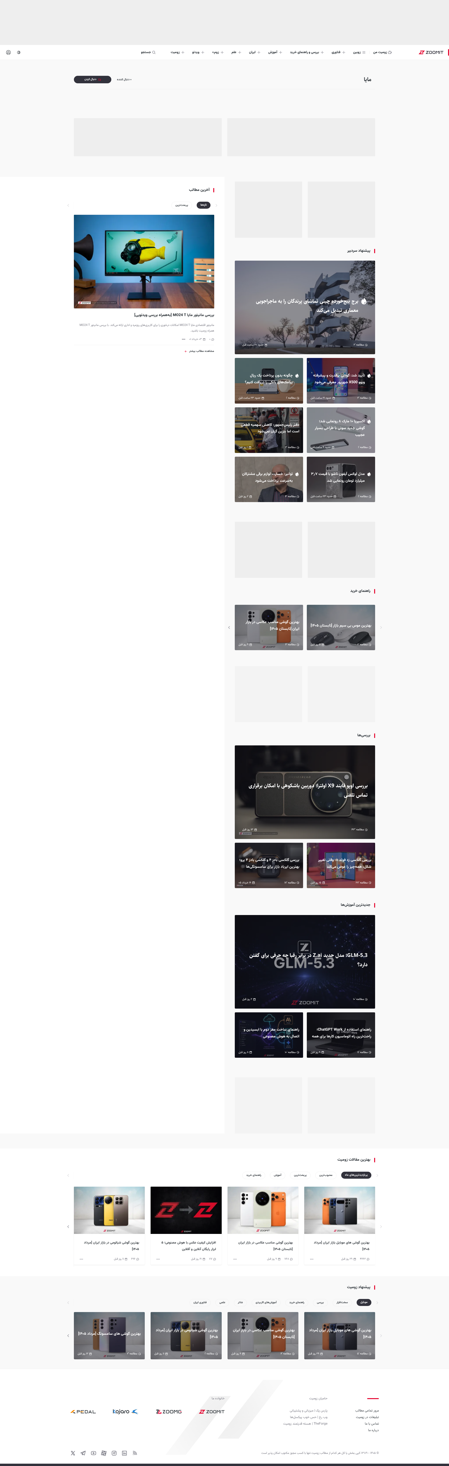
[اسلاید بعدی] (229, 627)
